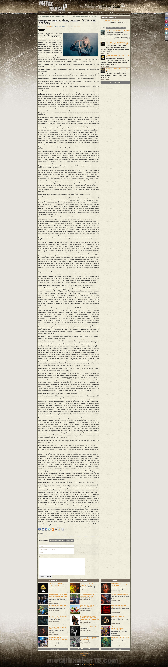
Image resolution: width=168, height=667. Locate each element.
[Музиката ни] (166, 21)
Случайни (121, 27)
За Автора (69, 540)
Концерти (91, 12)
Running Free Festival (112, 20)
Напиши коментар (44, 557)
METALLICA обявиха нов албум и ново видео (85, 16)
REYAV (49, 26)
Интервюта (81, 12)
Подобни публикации (57, 540)
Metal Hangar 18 (89, 664)
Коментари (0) (43, 540)
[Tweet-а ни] (166, 33)
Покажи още (115, 82)
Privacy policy (84, 653)
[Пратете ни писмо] (166, 14)
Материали (61, 12)
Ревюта (71, 12)
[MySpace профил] (166, 25)
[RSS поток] (166, 29)
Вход (84, 655)
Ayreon (41, 533)
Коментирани (111, 27)
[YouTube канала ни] (166, 37)
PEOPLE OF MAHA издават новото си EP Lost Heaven (51, 17)
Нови (103, 27)
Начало (42, 12)
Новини (51, 12)
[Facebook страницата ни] (166, 18)
